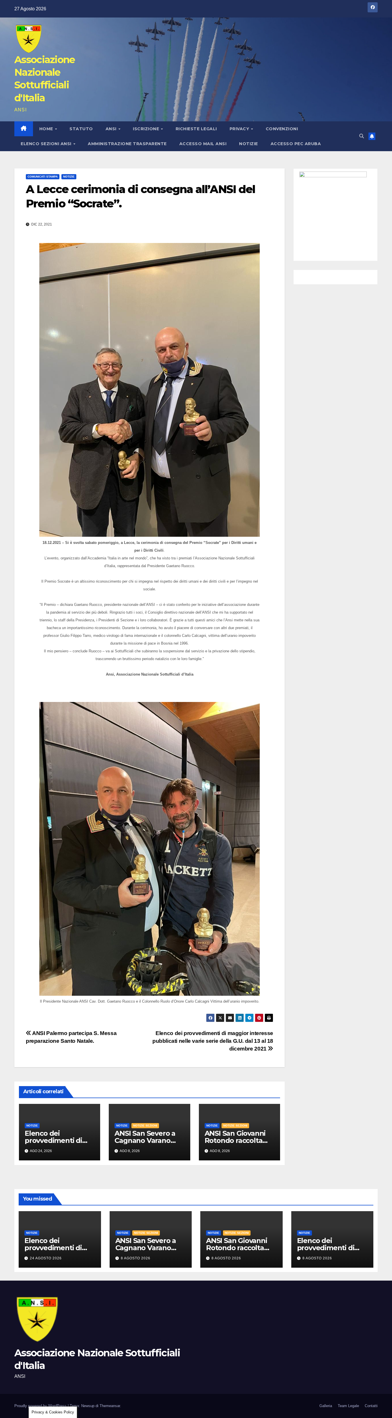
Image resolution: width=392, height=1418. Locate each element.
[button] (361, 136)
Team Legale (348, 1406)
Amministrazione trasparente (127, 143)
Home (47, 128)
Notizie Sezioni (145, 1125)
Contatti (371, 1406)
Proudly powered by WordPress (41, 1406)
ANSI (112, 128)
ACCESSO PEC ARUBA (296, 143)
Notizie (248, 143)
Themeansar (110, 1406)
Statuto (81, 128)
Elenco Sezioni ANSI (47, 143)
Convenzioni (282, 128)
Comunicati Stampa (43, 176)
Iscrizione (146, 128)
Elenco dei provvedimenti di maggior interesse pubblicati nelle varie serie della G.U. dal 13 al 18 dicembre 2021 (212, 1041)
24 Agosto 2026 (46, 1258)
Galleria (325, 1406)
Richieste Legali (196, 128)
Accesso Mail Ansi (203, 143)
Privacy (240, 128)
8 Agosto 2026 (135, 1258)
